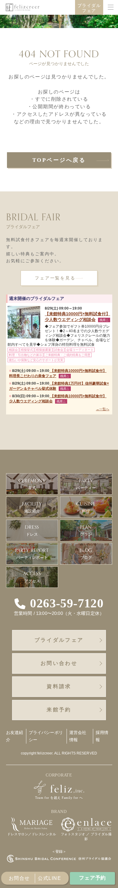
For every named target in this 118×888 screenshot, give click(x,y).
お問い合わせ (59, 663)
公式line (49, 878)
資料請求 (59, 686)
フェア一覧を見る (55, 278)
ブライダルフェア (89, 8)
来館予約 (59, 710)
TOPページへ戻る (59, 160)
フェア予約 (92, 878)
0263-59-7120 (66, 603)
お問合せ (19, 878)
